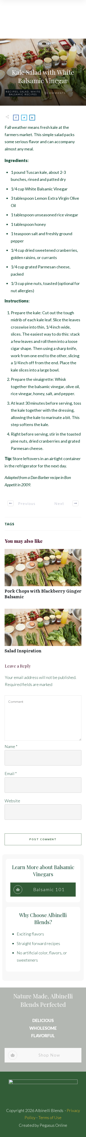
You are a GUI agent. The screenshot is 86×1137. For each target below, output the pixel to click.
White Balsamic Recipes (24, 93)
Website (12, 800)
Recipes (12, 91)
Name (11, 746)
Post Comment (43, 839)
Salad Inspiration (43, 633)
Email (11, 773)
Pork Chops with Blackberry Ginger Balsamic (43, 576)
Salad (24, 91)
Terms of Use (49, 1117)
